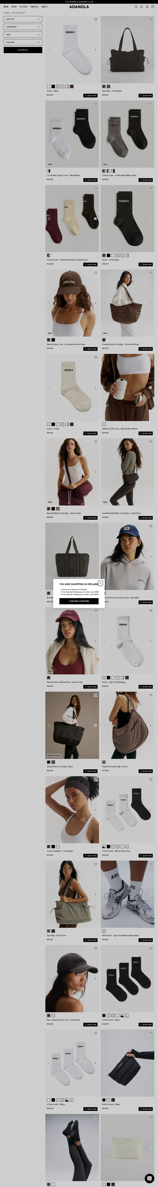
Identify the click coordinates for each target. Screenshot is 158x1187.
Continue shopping (79, 601)
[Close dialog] (100, 583)
